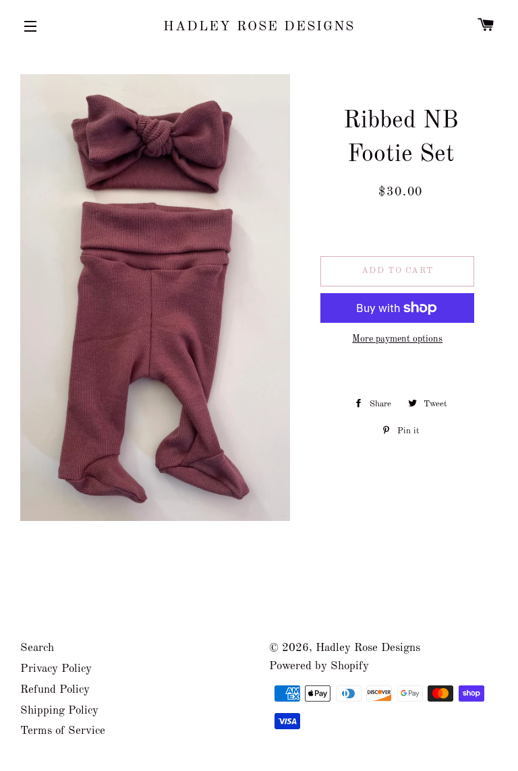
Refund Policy (55, 690)
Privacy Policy (56, 669)
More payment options (397, 339)
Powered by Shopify (319, 666)
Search (37, 648)
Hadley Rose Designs (259, 27)
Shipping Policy (59, 710)
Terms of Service (62, 731)
